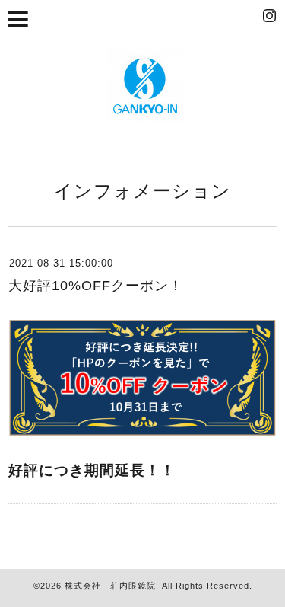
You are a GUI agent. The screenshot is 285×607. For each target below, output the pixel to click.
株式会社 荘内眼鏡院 (110, 585)
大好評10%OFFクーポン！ (95, 285)
